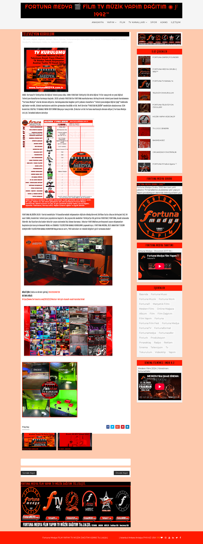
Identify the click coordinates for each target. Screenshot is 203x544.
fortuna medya (170, 323)
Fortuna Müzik (147, 299)
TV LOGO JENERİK (64, 449)
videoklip (160, 352)
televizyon (36, 42)
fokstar (62, 39)
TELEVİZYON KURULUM (30, 449)
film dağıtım (165, 313)
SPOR (154, 22)
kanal (97, 39)
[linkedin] (173, 537)
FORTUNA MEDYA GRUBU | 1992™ (151, 184)
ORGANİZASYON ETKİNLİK (164, 152)
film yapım (145, 318)
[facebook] (180, 537)
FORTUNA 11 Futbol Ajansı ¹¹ (165, 164)
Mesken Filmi (146, 309)
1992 (158, 537)
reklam (168, 342)
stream (123, 39)
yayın (70, 42)
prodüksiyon (158, 337)
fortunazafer (166, 333)
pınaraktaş (145, 342)
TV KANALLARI (137, 22)
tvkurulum (55, 42)
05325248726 (54, 292)
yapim (172, 352)
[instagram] (165, 537)
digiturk (41, 39)
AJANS (164, 22)
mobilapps (105, 39)
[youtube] (169, 537)
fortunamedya (73, 39)
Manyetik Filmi (161, 304)
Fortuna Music (159, 294)
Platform (115, 39)
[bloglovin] (161, 537)
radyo (157, 342)
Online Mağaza (165, 309)
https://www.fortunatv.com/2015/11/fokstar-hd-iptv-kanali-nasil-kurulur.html (53, 299)
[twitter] (176, 537)
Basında (143, 294)
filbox (55, 39)
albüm (143, 313)
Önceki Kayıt (122, 473)
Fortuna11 (144, 304)
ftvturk (143, 337)
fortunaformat (162, 328)
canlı (28, 39)
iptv (92, 39)
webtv (64, 42)
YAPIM (110, 22)
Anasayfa (98, 22)
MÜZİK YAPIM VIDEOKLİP (164, 116)
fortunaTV (145, 328)
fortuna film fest (149, 323)
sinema (143, 347)
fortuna (159, 318)
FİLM (122, 22)
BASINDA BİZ (159, 140)
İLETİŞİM (176, 22)
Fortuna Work (167, 299)
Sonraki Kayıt (29, 473)
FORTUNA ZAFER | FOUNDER (166, 57)
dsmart (49, 39)
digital (34, 39)
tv (49, 42)
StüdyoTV (26, 42)
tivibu (44, 42)
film (152, 313)
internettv (85, 39)
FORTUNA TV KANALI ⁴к (163, 81)
